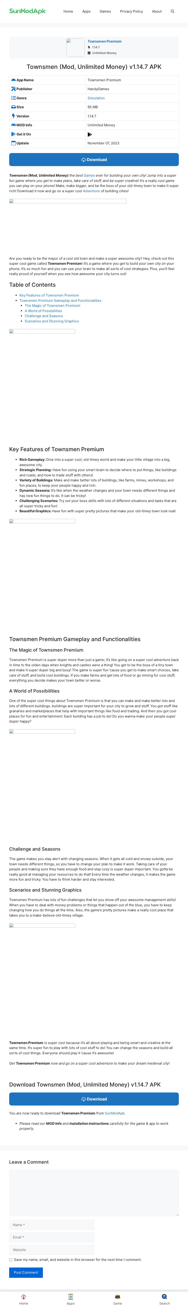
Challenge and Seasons (44, 316)
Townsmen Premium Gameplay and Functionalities (60, 300)
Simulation (96, 98)
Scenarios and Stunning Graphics (52, 321)
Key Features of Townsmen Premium (49, 295)
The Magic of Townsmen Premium (52, 305)
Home (68, 11)
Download (96, 159)
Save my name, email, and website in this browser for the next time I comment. (77, 1259)
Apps (86, 11)
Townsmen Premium (105, 41)
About (157, 11)
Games (105, 11)
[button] (172, 11)
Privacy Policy (131, 11)
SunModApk (114, 1113)
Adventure (91, 191)
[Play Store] (90, 134)
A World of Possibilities (43, 311)
